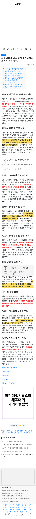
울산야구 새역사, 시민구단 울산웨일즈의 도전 (14, 448)
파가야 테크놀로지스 (9, 367)
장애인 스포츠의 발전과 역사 (12, 73)
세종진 (24, 507)
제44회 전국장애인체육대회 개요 (14, 69)
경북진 (15, 512)
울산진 (11, 507)
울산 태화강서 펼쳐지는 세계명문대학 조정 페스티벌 (16, 444)
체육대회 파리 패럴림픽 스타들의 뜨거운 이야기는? (15, 490)
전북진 (5, 509)
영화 (12, 49)
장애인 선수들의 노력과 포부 (12, 84)
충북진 (9, 512)
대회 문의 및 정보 (9, 82)
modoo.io (22, 516)
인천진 (24, 505)
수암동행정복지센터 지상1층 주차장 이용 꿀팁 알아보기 (16, 498)
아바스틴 (5, 375)
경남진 (11, 509)
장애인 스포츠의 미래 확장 (12, 87)
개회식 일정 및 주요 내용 (11, 71)
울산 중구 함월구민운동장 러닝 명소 (11, 441)
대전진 (31, 507)
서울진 (5, 505)
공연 (25, 49)
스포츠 (3, 55)
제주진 (5, 507)
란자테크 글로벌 (8, 383)
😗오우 (22, 425)
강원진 (18, 507)
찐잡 (21, 512)
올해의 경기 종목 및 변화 (11, 75)
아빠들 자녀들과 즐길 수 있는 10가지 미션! (19, 433)
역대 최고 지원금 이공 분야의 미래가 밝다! (12, 493)
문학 (8, 49)
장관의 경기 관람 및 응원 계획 (13, 78)
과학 (17, 49)
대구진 (31, 505)
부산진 (11, 505)
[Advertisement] (18, 27)
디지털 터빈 (6, 371)
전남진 (31, 509)
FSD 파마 (5, 379)
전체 (3, 49)
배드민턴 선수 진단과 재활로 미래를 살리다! (19, 431)
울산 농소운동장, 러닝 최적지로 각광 (12, 451)
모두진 (27, 512)
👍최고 (14, 425)
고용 (30, 49)
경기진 (18, 505)
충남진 (24, 509)
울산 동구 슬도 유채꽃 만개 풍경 (9, 501)
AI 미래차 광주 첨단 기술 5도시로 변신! (11, 496)
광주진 (18, 509)
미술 (21, 49)
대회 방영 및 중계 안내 (10, 80)
